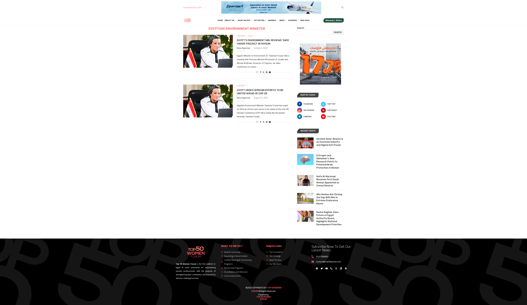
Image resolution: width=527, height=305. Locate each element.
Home (220, 20)
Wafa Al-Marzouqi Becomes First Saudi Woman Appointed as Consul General (327, 181)
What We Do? (244, 20)
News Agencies (243, 48)
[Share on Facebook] (260, 72)
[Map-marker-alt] (346, 268)
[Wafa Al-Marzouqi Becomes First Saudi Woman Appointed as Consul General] (305, 180)
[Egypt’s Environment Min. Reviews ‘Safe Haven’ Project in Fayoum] (208, 51)
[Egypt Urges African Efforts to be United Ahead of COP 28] (208, 101)
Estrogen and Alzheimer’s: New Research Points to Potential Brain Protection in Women (327, 161)
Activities (259, 20)
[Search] (342, 7)
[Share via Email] (270, 72)
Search (300, 28)
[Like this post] (257, 72)
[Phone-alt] (331, 268)
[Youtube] (326, 268)
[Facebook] (317, 268)
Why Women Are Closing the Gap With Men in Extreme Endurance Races (329, 199)
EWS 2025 (305, 20)
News (281, 20)
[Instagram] (336, 268)
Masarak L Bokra (334, 20)
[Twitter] (322, 268)
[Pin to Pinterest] (266, 72)
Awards (272, 20)
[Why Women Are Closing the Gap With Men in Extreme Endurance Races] (305, 198)
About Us (229, 20)
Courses (292, 20)
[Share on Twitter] (263, 72)
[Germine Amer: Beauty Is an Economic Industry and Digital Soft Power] (305, 142)
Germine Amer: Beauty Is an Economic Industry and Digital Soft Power (329, 142)
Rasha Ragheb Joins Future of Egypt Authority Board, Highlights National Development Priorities (329, 218)
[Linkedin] (341, 268)
